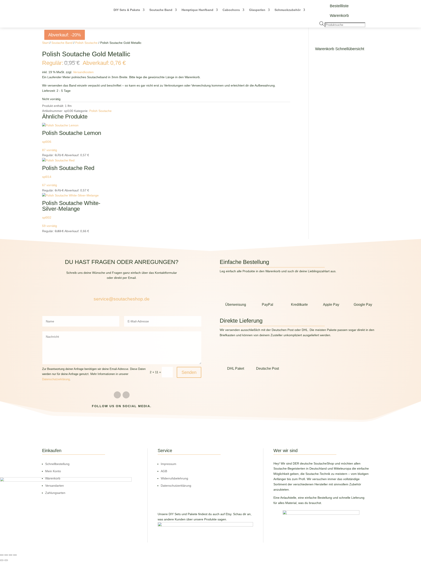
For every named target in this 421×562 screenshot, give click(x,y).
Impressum (168, 464)
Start (45, 42)
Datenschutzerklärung (56, 379)
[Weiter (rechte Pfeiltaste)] (6, 560)
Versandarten (54, 485)
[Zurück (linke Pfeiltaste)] (2, 560)
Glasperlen (257, 10)
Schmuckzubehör (288, 10)
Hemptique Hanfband (197, 10)
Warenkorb (339, 15)
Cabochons (231, 10)
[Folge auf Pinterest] (126, 394)
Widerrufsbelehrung (174, 478)
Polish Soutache (86, 42)
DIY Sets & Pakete (127, 10)
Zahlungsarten (55, 493)
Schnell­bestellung (57, 464)
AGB (164, 471)
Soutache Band (160, 10)
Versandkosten (83, 72)
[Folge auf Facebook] (117, 394)
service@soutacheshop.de (122, 298)
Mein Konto (53, 471)
